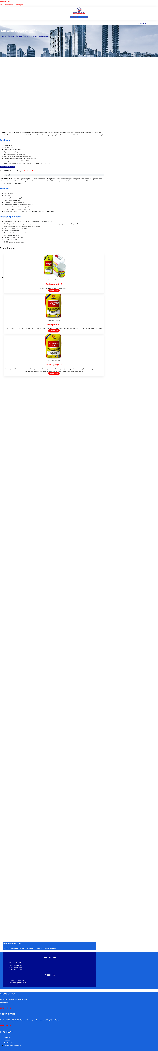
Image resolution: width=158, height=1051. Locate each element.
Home (3, 36)
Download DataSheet (7, 167)
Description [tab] (7, 175)
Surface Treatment (24, 36)
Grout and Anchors (41, 36)
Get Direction (5, 1008)
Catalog (11, 36)
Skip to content (5, 1)
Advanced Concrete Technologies (11, 5)
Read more (54, 290)
